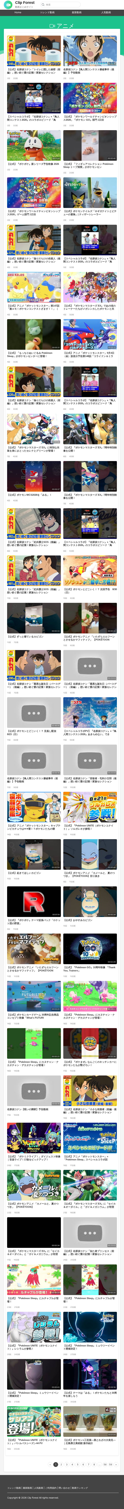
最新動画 (77, 12)
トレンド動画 (47, 12)
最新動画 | (28, 1487)
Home (18, 12)
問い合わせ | (65, 1487)
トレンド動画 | (15, 1487)
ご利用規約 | (52, 1487)
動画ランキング (80, 1487)
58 (105, 1464)
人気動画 (106, 12)
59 (110, 1464)
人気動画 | (39, 1487)
